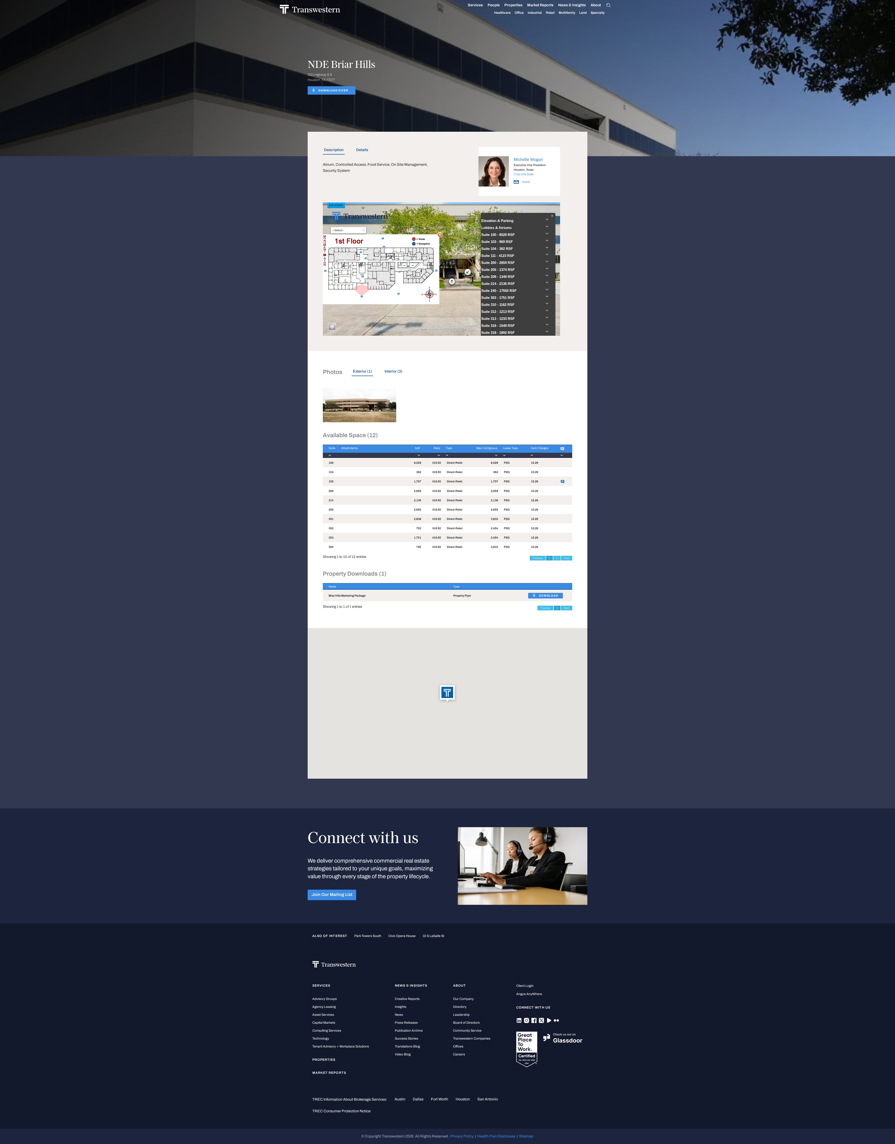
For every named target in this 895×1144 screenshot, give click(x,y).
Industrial (535, 12)
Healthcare (502, 12)
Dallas (418, 1099)
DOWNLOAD (548, 595)
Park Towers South (367, 936)
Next (566, 558)
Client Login (525, 986)
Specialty (598, 12)
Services (475, 5)
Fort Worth (439, 1099)
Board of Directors (466, 1022)
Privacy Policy (462, 1136)
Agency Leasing (324, 1007)
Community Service (467, 1030)
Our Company (463, 999)
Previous (538, 558)
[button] (447, 693)
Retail (550, 12)
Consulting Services (326, 1030)
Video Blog (403, 1054)
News (399, 1014)
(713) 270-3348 (523, 174)
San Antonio (487, 1099)
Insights (400, 1007)
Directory (459, 1007)
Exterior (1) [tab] (362, 371)
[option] (519, 172)
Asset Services (323, 1014)
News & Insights (572, 5)
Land (583, 12)
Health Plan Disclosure (496, 1136)
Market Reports (540, 5)
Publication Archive (409, 1030)
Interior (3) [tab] (393, 371)
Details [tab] (362, 150)
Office (519, 12)
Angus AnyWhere (529, 994)
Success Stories (406, 1038)
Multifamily (567, 12)
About (596, 5)
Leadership (461, 1014)
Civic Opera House (402, 936)
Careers (459, 1054)
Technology (320, 1038)
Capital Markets (323, 1022)
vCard (525, 181)
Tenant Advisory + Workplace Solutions (340, 1046)
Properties (513, 5)
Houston (463, 1099)
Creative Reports (407, 999)
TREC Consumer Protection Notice (341, 1111)
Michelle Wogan (528, 159)
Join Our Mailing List (332, 894)
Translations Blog (407, 1046)
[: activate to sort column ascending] (563, 451)
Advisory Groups (324, 999)
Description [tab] (334, 150)
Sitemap (526, 1136)
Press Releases (406, 1022)
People (494, 5)
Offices (458, 1046)
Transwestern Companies (471, 1038)
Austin (400, 1099)
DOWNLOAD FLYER (333, 90)
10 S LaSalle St (433, 936)
